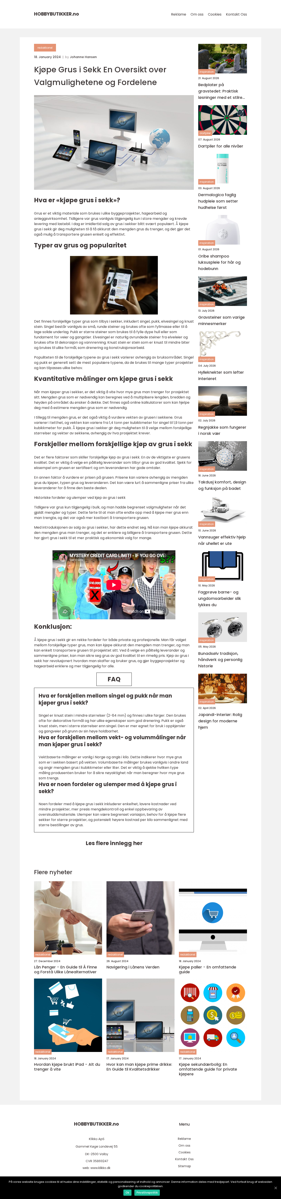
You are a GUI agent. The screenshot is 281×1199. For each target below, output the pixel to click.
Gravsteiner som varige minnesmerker (221, 320)
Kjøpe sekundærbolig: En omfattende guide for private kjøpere (208, 1069)
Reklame (178, 14)
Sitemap (184, 1166)
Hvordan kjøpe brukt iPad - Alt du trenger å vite (67, 1066)
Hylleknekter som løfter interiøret (221, 375)
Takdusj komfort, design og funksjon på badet (222, 485)
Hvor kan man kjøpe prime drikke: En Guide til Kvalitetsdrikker (139, 1066)
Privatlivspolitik (147, 1192)
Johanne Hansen (83, 57)
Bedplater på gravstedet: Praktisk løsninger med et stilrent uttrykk (222, 91)
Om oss (197, 14)
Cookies (215, 14)
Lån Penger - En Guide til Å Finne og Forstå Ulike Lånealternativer (65, 969)
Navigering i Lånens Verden (132, 967)
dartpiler (205, 133)
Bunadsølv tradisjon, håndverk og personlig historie (220, 659)
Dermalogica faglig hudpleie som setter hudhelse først (218, 201)
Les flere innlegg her (114, 843)
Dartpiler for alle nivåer (220, 146)
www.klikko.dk (100, 1168)
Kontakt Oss (236, 14)
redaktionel (45, 48)
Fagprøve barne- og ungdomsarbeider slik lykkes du (219, 598)
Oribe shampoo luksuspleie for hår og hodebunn (219, 262)
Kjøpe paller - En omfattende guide (207, 969)
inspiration (207, 72)
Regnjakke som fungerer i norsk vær (222, 430)
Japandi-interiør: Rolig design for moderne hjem (220, 721)
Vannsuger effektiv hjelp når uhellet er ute (222, 540)
